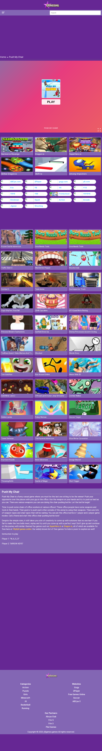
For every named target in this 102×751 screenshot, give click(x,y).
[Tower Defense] (17, 435)
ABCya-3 (76, 701)
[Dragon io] (51, 151)
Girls (25, 694)
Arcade (86, 200)
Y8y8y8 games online (22, 529)
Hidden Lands (6, 417)
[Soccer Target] (85, 414)
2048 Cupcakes (41, 310)
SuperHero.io (75, 154)
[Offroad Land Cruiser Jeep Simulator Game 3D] (51, 393)
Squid (37, 200)
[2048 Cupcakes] (51, 308)
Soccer (76, 698)
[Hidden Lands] (17, 414)
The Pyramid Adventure (44, 438)
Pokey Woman (41, 417)
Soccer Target (75, 417)
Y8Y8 (12, 194)
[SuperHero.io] (85, 151)
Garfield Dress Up (42, 332)
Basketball (25, 705)
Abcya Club (51, 716)
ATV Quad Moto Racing (78, 310)
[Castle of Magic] (51, 478)
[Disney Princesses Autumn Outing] (85, 329)
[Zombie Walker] (85, 393)
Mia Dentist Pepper (43, 268)
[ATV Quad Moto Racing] (85, 308)
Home (3, 57)
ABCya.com (15, 182)
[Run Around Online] (51, 371)
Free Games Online (76, 694)
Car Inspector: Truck (77, 289)
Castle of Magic (41, 481)
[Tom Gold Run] (17, 371)
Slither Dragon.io (9, 174)
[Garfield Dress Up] (51, 329)
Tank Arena (39, 289)
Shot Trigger (74, 481)
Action (62, 200)
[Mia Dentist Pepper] (51, 265)
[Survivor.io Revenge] (17, 151)
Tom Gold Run (6, 374)
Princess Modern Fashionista (13, 332)
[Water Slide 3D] (85, 371)
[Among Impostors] (85, 171)
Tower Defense (7, 438)
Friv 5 (51, 720)
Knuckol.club (74, 268)
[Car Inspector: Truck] (85, 286)
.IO (25, 701)
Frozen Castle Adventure (11, 246)
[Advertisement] (51, 35)
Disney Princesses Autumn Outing (83, 332)
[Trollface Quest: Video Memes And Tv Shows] (17, 350)
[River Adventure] (51, 457)
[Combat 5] (17, 286)
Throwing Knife (7, 481)
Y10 (85, 188)
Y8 (36, 188)
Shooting (39, 206)
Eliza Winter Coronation (78, 438)
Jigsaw (13, 206)
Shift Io (38, 174)
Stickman (14, 200)
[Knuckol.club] (85, 265)
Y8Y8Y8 (86, 194)
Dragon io (39, 154)
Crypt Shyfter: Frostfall (10, 310)
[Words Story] (85, 350)
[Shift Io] (51, 171)
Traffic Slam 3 (6, 268)
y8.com (86, 182)
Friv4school (64, 194)
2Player (38, 182)
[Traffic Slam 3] (17, 265)
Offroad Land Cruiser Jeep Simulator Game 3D (53, 396)
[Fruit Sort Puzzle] (17, 457)
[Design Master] (85, 457)
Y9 (60, 188)
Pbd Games (51, 727)
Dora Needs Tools (42, 246)
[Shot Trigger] (85, 478)
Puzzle (26, 691)
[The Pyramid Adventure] (51, 435)
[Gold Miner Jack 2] (17, 393)
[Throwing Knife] (17, 478)
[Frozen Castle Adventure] (17, 244)
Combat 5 (5, 289)
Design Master (75, 460)
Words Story (74, 353)
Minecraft (25, 698)
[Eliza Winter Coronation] (85, 435)
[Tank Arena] (51, 286)
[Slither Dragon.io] (17, 171)
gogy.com (63, 182)
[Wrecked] (51, 350)
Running (25, 708)
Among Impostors (78, 174)
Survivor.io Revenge (10, 154)
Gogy (76, 687)
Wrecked (38, 353)
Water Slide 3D (75, 374)
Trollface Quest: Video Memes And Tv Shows (19, 353)
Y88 (36, 194)
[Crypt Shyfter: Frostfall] (17, 308)
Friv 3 (51, 723)
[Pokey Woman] (51, 414)
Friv (12, 188)
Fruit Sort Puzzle (8, 460)
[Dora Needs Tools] (51, 244)
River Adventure (41, 460)
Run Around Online (42, 374)
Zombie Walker (75, 396)
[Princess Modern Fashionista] (17, 329)
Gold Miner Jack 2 (8, 396)
